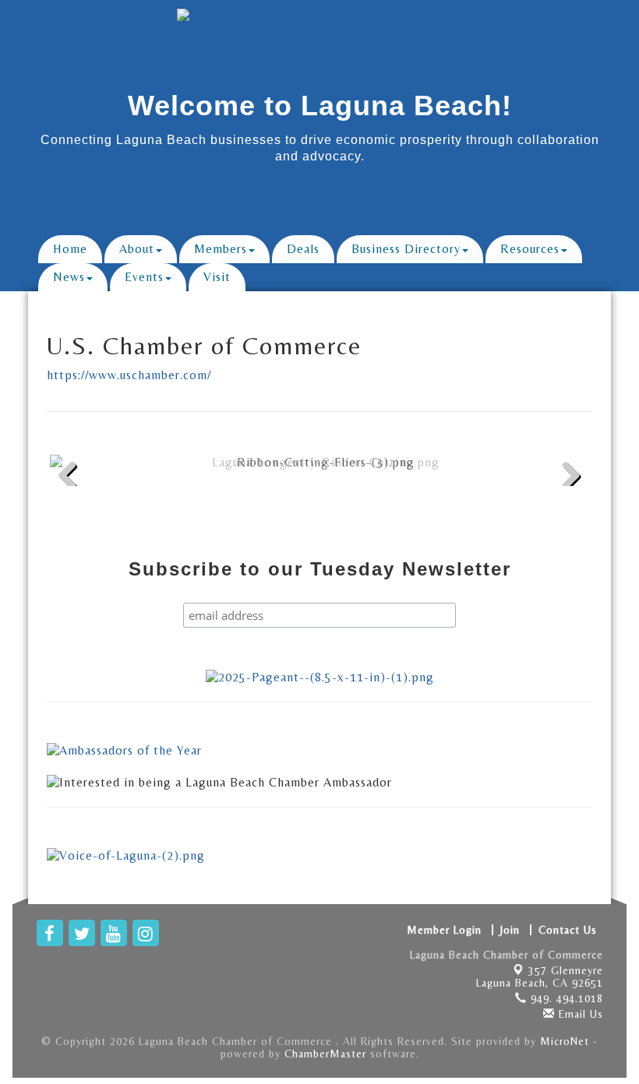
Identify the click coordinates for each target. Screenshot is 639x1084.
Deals (303, 248)
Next (566, 501)
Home (70, 248)
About (136, 248)
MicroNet (564, 1041)
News (69, 276)
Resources (530, 248)
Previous (73, 501)
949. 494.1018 (565, 998)
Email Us (579, 1014)
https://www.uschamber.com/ (129, 375)
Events (144, 276)
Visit (217, 276)
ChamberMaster (325, 1053)
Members (220, 248)
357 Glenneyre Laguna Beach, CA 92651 (539, 976)
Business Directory (406, 248)
